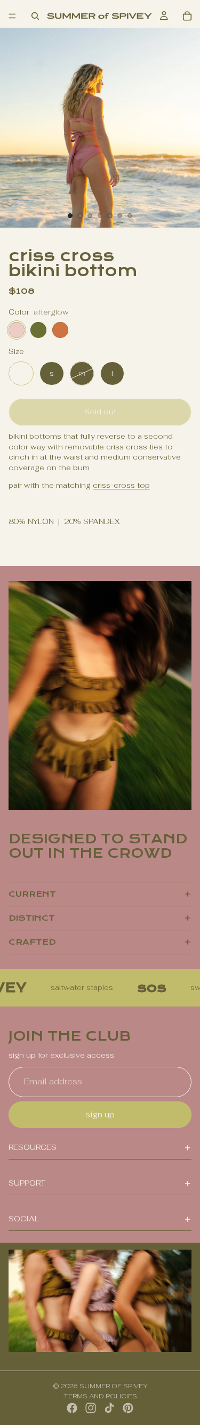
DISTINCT (32, 918)
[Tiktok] (109, 1408)
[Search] (35, 16)
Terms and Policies (100, 1396)
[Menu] (12, 16)
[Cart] (187, 16)
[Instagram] (90, 1408)
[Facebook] (72, 1408)
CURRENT (32, 894)
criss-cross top (121, 485)
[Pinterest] (128, 1408)
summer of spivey (113, 1386)
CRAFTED (32, 942)
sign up (100, 1114)
